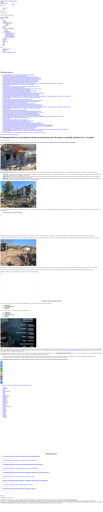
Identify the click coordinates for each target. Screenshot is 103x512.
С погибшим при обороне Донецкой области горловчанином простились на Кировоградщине (23, 464)
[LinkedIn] (51, 377)
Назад (1, 18)
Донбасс (4, 22)
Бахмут (4, 390)
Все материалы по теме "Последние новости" (9, 134)
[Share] (51, 383)
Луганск (7, 25)
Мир (4, 27)
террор (4, 412)
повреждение (5, 401)
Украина (4, 26)
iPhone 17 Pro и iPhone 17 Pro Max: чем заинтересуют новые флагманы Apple (18, 476)
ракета (4, 404)
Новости (22, 385)
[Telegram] (51, 367)
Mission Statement (6, 48)
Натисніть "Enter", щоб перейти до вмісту (8, 0)
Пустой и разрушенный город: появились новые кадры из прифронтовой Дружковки (20, 468)
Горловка (5, 21)
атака (4, 389)
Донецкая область (6, 395)
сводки (4, 408)
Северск (4, 409)
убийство (5, 414)
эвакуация (5, 417)
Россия (4, 407)
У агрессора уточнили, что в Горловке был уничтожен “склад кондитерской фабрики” (21, 456)
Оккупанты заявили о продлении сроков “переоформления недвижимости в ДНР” (20, 460)
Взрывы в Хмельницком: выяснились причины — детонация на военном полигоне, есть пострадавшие (25, 480)
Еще (4, 31)
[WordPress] (51, 379)
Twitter (4, 40)
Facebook (5, 39)
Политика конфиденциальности (9, 52)
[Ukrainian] (3, 43)
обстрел (4, 399)
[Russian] (3, 44)
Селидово (5, 410)
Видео (6, 30)
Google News (5, 41)
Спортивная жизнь (9, 34)
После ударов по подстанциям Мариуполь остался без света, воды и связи (18, 484)
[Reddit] (51, 375)
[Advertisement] (36, 62)
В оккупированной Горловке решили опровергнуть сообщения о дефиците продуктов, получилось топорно (26, 472)
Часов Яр (5, 415)
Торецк (4, 413)
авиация (4, 387)
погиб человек (36, 271)
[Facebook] (51, 362)
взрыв (4, 393)
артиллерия (5, 388)
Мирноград (5, 398)
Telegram (4, 38)
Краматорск (5, 396)
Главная (4, 20)
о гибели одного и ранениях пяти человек (74, 350)
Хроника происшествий (10, 33)
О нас (4, 9)
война (4, 394)
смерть (4, 411)
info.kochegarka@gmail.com (71, 499)
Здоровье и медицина (9, 35)
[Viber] (51, 366)
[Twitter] (51, 364)
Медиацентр (5, 28)
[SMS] (51, 373)
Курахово (5, 397)
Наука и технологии (9, 37)
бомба (4, 392)
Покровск (5, 402)
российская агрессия (7, 406)
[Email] (51, 381)
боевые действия (6, 391)
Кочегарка (2, 11)
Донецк (6, 24)
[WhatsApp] (51, 369)
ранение (4, 405)
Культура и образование (10, 36)
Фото (6, 29)
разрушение (5, 403)
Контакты (5, 7)
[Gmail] (51, 371)
